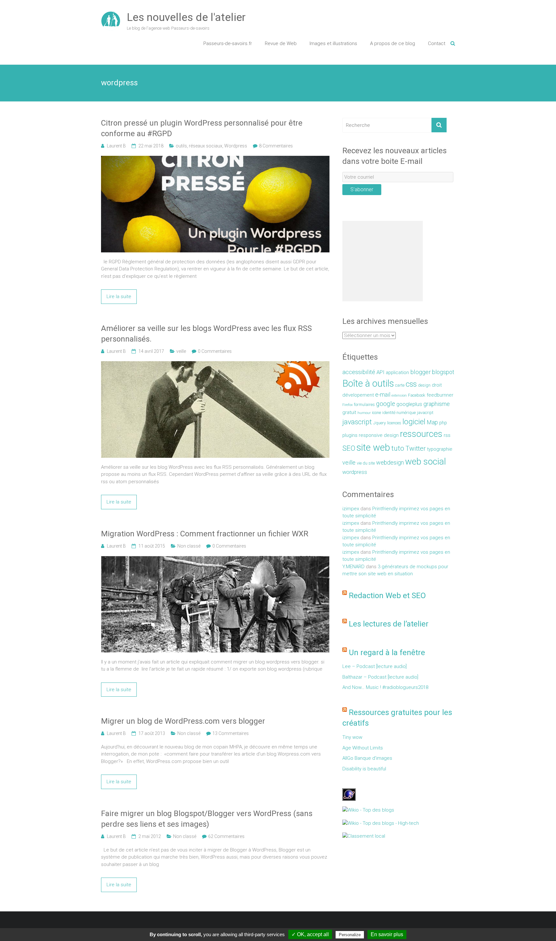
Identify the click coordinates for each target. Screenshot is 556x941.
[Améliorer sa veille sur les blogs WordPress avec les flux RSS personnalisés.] (215, 365)
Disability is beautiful (364, 769)
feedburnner (440, 395)
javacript (425, 412)
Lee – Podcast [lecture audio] (374, 666)
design (424, 385)
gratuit (349, 412)
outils (181, 145)
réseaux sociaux (205, 145)
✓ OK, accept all (310, 934)
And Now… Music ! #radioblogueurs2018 (385, 687)
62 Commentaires (226, 836)
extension (399, 395)
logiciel (414, 421)
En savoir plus (387, 934)
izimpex (350, 509)
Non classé (188, 546)
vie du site (366, 463)
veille (181, 351)
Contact (436, 43)
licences (394, 422)
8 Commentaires (276, 145)
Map (432, 422)
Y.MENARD (353, 566)
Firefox (347, 405)
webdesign (390, 462)
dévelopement (358, 395)
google (385, 404)
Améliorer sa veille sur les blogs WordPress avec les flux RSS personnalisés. (206, 334)
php (443, 423)
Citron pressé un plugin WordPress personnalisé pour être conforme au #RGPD (201, 128)
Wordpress (235, 145)
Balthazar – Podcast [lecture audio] (380, 677)
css (411, 384)
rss (447, 435)
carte (399, 385)
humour (364, 413)
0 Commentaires (215, 351)
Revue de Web (281, 43)
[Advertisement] (382, 261)
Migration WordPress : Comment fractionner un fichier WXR (204, 533)
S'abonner (361, 189)
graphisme (436, 403)
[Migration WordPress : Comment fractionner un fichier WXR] (215, 559)
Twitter (415, 448)
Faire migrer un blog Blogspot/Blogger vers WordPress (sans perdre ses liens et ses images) (206, 819)
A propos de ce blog (392, 43)
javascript (357, 422)
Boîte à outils (368, 383)
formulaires (364, 404)
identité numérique (399, 412)
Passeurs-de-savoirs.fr (227, 43)
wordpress (354, 472)
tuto (397, 448)
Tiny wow (352, 737)
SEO (348, 448)
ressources (421, 434)
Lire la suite (119, 296)
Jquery (379, 422)
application (397, 372)
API (380, 372)
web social (425, 461)
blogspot (443, 372)
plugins (349, 435)
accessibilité (358, 372)
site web (373, 447)
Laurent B (116, 145)
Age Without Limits (362, 748)
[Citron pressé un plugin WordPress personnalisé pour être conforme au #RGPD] (215, 159)
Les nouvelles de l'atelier (186, 17)
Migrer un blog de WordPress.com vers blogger (183, 721)
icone (376, 412)
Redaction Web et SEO (387, 595)
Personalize (350, 934)
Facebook (416, 395)
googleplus (409, 404)
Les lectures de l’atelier (389, 623)
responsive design (379, 435)
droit (437, 385)
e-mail (382, 394)
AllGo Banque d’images (367, 758)
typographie (439, 449)
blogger (420, 372)
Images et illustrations (333, 43)
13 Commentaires (230, 733)
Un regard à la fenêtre (387, 652)
